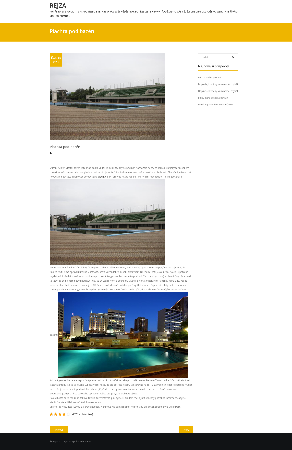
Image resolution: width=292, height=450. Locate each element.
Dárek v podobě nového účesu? (215, 104)
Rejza (58, 5)
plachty (101, 176)
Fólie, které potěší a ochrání (213, 97)
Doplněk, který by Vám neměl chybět (218, 84)
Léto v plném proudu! (209, 77)
